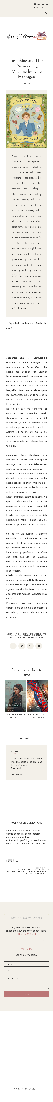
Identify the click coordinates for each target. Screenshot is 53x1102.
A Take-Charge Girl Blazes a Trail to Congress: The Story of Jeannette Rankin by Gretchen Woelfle (27, 871)
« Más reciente (11, 862)
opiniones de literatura (36, 638)
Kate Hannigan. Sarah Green (30, 636)
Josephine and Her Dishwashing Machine (24, 634)
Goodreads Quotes (42, 941)
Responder (16, 774)
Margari (14, 751)
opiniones (21, 638)
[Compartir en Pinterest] (30, 646)
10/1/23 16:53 (16, 754)
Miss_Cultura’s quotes (26, 918)
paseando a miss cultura (32, 1088)
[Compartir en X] (21, 646)
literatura (11, 638)
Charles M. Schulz (27, 934)
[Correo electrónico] (38, 646)
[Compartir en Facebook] (13, 646)
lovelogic (31, 1090)
